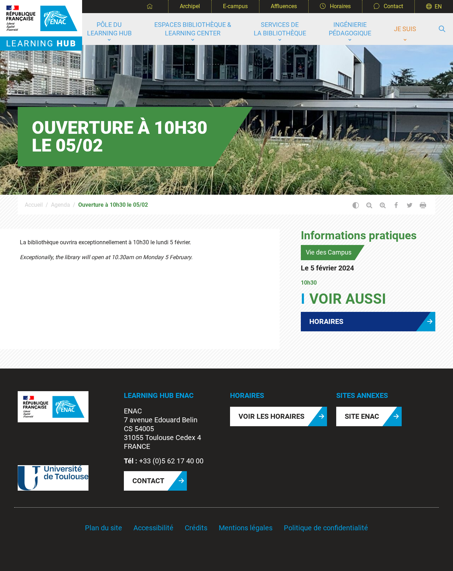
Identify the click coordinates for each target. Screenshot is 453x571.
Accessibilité (153, 528)
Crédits (196, 528)
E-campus (235, 6)
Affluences (284, 6)
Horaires (339, 6)
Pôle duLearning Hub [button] (109, 29)
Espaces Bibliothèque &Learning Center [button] (192, 29)
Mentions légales (246, 528)
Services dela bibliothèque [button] (280, 29)
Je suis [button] (405, 29)
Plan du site (103, 528)
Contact (392, 6)
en (438, 6)
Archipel (190, 6)
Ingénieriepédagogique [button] (350, 29)
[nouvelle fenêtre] (53, 406)
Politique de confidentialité (326, 528)
